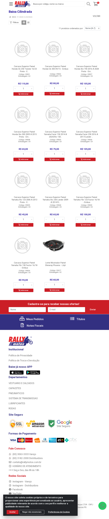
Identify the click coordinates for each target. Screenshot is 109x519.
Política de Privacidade (20, 355)
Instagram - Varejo (22, 481)
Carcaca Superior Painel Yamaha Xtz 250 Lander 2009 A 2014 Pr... (55, 199)
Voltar (96, 16)
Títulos (80, 319)
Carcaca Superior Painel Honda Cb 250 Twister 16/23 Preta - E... (24, 69)
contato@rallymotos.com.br (26, 462)
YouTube (17, 493)
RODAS (12, 408)
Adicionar (24, 94)
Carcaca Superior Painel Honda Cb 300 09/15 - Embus (55, 67)
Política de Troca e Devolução (24, 360)
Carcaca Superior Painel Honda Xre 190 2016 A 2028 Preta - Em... (86, 69)
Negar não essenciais (31, 512)
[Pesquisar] (88, 4)
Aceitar (12, 512)
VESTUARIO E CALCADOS (21, 383)
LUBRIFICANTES (17, 403)
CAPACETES (15, 388)
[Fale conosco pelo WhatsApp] (102, 506)
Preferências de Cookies (59, 512)
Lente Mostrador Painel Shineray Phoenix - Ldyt (55, 264)
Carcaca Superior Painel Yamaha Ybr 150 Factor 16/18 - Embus (24, 265)
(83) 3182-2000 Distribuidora (27, 458)
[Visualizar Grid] (24, 22)
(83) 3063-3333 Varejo (24, 454)
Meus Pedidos (35, 319)
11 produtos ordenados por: (71, 28)
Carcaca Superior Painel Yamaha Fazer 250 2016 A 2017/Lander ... (86, 134)
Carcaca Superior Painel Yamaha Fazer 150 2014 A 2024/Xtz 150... (55, 134)
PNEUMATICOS (16, 393)
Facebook (17, 489)
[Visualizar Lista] (28, 22)
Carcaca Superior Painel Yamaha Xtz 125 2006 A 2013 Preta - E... (24, 199)
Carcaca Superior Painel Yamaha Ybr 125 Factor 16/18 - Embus (87, 199)
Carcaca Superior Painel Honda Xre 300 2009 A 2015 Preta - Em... (24, 134)
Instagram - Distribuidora (25, 485)
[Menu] (11, 4)
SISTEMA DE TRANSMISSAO (23, 398)
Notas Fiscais (34, 325)
